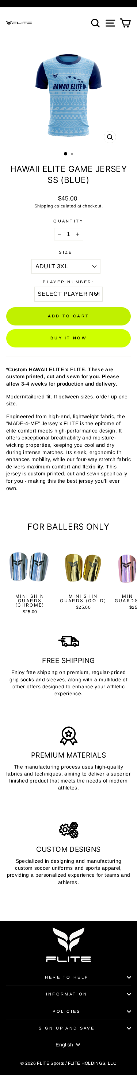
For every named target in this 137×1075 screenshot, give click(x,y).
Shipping (43, 205)
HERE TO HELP (67, 977)
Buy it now (68, 338)
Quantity (68, 221)
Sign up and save (67, 1028)
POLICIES (67, 1011)
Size (65, 252)
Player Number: (68, 282)
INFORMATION (66, 994)
